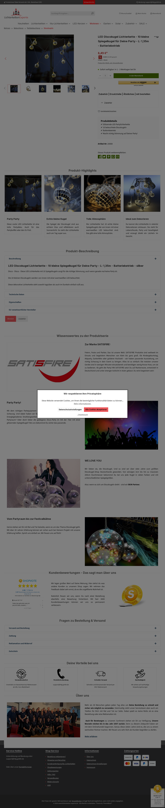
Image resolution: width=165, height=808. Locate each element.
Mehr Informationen (82, 403)
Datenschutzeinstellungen (70, 409)
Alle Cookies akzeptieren (96, 409)
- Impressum (82, 414)
